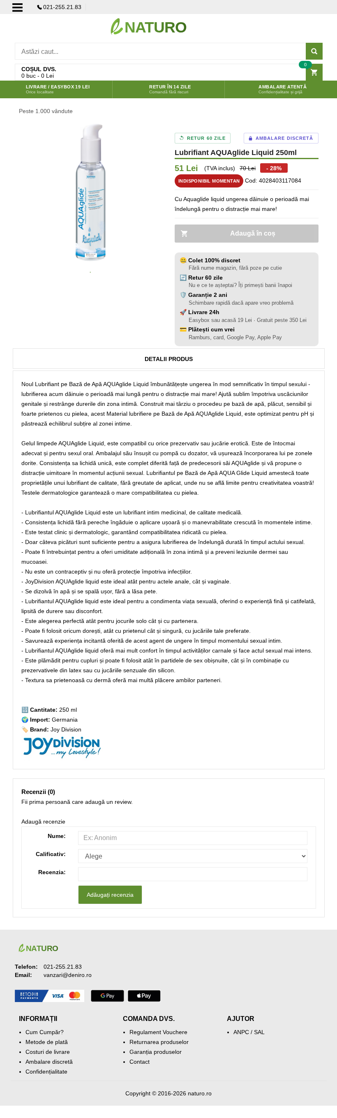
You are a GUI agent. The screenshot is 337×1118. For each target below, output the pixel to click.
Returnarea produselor (159, 1042)
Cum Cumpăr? (44, 1032)
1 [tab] (90, 273)
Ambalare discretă (49, 1061)
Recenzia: (52, 872)
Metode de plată (46, 1042)
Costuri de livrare (47, 1052)
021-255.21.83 (62, 7)
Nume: (57, 836)
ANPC (241, 1032)
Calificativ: (51, 854)
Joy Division (66, 729)
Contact (139, 1061)
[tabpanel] (91, 192)
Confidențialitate (46, 1071)
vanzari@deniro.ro (68, 975)
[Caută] (314, 51)
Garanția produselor (155, 1052)
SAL (259, 1032)
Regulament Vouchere (158, 1032)
